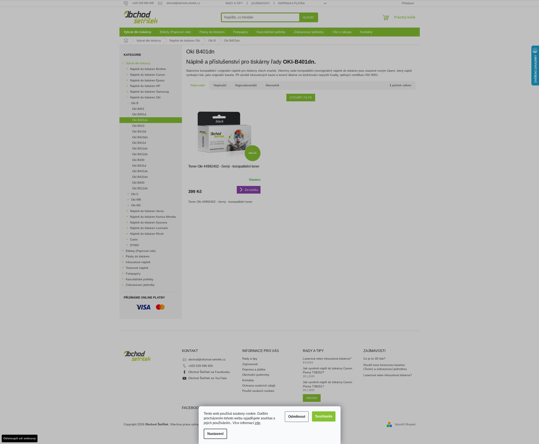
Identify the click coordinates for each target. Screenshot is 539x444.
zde (257, 423)
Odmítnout (296, 416)
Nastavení (215, 434)
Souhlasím (323, 416)
